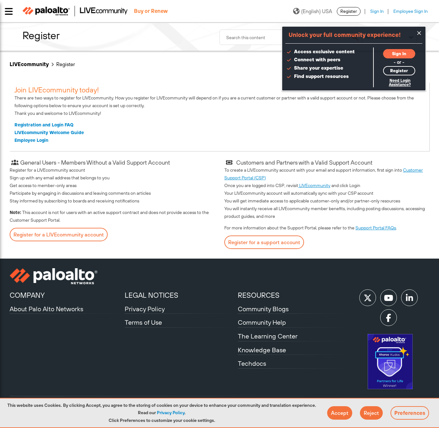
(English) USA (316, 11)
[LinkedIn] (409, 297)
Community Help (262, 322)
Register (348, 11)
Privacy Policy (170, 412)
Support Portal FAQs (375, 227)
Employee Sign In (410, 11)
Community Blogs (263, 308)
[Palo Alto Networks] (66, 276)
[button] (339, 413)
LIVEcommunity (29, 64)
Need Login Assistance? (400, 82)
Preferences (409, 413)
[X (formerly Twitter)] (367, 297)
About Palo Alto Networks (46, 308)
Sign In (377, 11)
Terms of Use (143, 322)
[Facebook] (388, 317)
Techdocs (252, 363)
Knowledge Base (262, 350)
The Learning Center (268, 336)
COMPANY (27, 295)
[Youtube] (388, 297)
